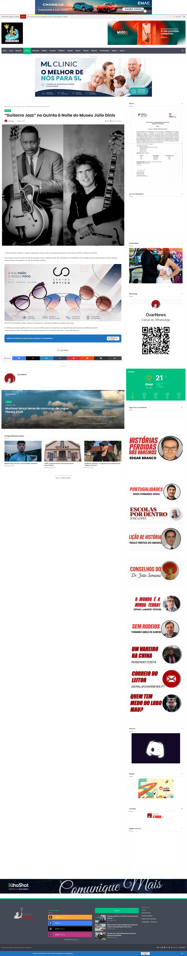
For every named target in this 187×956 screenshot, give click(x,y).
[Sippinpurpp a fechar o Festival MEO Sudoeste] (22, 451)
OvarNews (11, 121)
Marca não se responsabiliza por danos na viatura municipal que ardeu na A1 (122, 926)
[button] (93, 953)
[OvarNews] (12, 33)
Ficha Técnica (146, 913)
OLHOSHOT (182, 947)
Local (11, 50)
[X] (33, 358)
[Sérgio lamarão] (156, 603)
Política (44, 50)
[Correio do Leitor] (156, 679)
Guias (122, 50)
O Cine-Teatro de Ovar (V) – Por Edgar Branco (41, 16)
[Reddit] (87, 358)
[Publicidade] (156, 283)
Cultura (27, 50)
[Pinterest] (73, 358)
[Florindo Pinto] (156, 703)
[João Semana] (156, 572)
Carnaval (52, 50)
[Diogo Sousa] (156, 492)
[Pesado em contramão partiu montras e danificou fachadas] (100, 936)
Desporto (19, 50)
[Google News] (63, 350)
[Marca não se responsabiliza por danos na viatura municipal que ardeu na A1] (100, 927)
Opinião (70, 50)
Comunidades (104, 50)
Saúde (114, 50)
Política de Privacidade (149, 919)
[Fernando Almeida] (156, 629)
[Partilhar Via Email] (101, 358)
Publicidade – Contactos (149, 922)
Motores (94, 50)
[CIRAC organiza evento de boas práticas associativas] (62, 451)
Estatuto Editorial (147, 916)
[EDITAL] (156, 145)
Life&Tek (61, 50)
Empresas (35, 50)
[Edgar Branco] (156, 450)
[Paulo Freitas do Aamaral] (156, 539)
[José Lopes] (156, 515)
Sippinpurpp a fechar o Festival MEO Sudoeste (20, 463)
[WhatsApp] (156, 330)
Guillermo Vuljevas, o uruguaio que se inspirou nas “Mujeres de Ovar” (102, 464)
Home (8, 106)
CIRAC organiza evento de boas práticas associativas (59, 464)
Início (5, 50)
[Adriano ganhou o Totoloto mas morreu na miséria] (100, 918)
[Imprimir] (115, 358)
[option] (62, 409)
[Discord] (156, 748)
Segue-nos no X (135, 829)
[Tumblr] (60, 358)
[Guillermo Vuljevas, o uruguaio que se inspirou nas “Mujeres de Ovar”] (102, 451)
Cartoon (86, 50)
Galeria (78, 50)
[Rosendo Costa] (156, 654)
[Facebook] (19, 358)
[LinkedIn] (46, 358)
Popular (117, 910)
